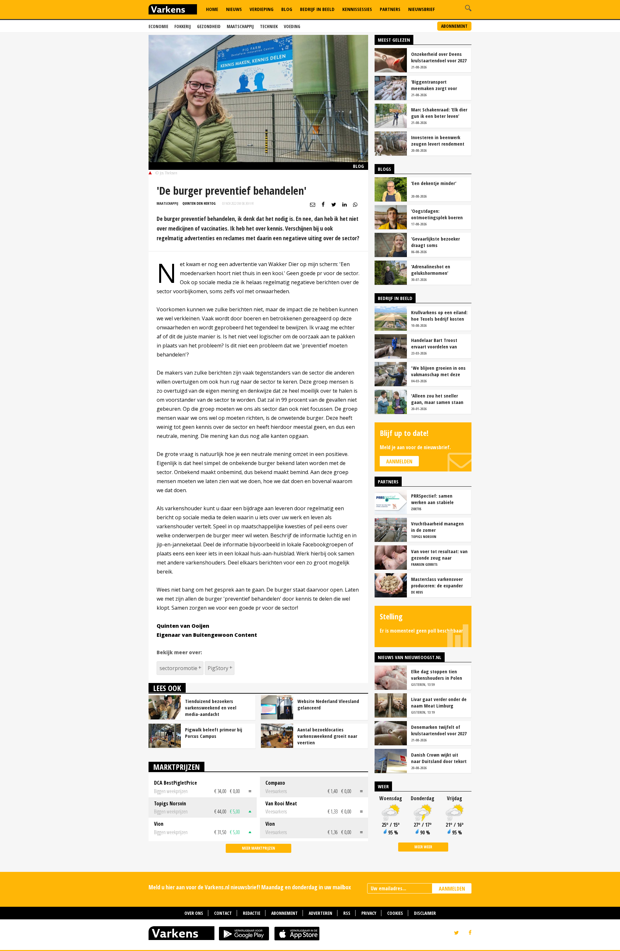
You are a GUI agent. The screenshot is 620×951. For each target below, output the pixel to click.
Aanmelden (399, 461)
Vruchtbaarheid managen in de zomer (437, 526)
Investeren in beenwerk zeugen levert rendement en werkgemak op (437, 140)
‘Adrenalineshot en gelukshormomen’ (430, 269)
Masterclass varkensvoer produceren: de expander (437, 582)
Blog (286, 9)
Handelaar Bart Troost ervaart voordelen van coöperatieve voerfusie (435, 343)
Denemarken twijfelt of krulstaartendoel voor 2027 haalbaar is (439, 730)
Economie (158, 26)
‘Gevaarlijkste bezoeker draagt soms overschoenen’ (435, 241)
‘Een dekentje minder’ (433, 183)
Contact (223, 913)
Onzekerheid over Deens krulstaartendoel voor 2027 (439, 57)
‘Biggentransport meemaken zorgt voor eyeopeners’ (434, 84)
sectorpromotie (178, 668)
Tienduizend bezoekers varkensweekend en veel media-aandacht (210, 707)
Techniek (269, 26)
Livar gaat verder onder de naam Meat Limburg (439, 702)
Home (212, 9)
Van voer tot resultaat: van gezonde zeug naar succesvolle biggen (439, 554)
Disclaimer (425, 913)
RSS (346, 913)
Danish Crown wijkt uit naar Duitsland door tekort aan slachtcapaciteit (439, 757)
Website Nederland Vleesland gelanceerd (328, 704)
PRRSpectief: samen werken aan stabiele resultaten (432, 498)
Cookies (395, 913)
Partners (390, 9)
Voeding (292, 26)
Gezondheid (209, 26)
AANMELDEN (452, 888)
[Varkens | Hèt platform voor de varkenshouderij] (173, 10)
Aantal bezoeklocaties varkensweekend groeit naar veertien (327, 736)
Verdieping (262, 9)
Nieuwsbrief (421, 9)
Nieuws (234, 9)
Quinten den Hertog (199, 203)
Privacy (368, 913)
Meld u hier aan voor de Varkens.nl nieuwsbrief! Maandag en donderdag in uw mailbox (250, 887)
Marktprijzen (176, 766)
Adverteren (320, 913)
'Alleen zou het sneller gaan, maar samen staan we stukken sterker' (437, 398)
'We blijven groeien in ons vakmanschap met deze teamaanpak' (438, 371)
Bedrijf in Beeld (317, 9)
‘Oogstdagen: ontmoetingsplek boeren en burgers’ (437, 214)
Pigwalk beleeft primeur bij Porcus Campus (213, 732)
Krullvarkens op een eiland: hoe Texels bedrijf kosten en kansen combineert (439, 315)
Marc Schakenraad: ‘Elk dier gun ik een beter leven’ (439, 112)
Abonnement (454, 26)
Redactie (251, 913)
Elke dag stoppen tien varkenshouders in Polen (436, 674)
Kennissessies (357, 9)
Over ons (193, 913)
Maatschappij (240, 26)
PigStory (218, 668)
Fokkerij (182, 26)
